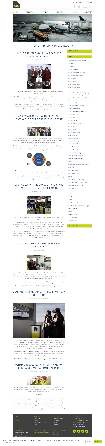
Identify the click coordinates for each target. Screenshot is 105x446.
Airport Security (73, 129)
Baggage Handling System (76, 158)
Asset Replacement (74, 147)
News (75, 12)
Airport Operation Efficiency (76, 105)
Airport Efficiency (73, 90)
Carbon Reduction (78, 424)
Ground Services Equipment (76, 179)
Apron (55, 422)
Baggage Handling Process (76, 155)
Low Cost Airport (73, 197)
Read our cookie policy (9, 442)
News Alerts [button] (73, 226)
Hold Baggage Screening (75, 185)
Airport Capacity (73, 69)
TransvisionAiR (72, 220)
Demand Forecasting (79, 418)
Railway (70, 211)
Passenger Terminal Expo (32, 273)
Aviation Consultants (74, 150)
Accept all (98, 441)
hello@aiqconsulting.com (42, 432)
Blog (69, 161)
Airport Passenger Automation (77, 111)
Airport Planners (73, 114)
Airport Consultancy (74, 84)
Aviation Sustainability (74, 153)
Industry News (72, 194)
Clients (36, 420)
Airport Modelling (73, 103)
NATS (70, 200)
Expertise (60, 12)
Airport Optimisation (74, 108)
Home (15, 12)
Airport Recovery (73, 120)
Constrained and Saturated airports (78, 164)
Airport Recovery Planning (76, 123)
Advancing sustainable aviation (77, 60)
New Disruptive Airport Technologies (78, 205)
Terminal (56, 420)
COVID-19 (71, 167)
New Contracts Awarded (75, 203)
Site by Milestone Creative (59, 434)
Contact (88, 12)
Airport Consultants (74, 87)
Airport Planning (73, 117)
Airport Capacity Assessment (76, 72)
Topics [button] (71, 57)
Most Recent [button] (73, 51)
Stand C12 (30, 231)
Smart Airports (72, 217)
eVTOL (70, 176)
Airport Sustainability (74, 138)
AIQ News (71, 63)
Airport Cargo (72, 78)
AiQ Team (71, 66)
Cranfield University (74, 170)
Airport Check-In (73, 81)
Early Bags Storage (73, 173)
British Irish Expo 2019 (36, 217)
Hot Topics (71, 188)
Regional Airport (73, 214)
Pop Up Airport (72, 208)
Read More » (47, 110)
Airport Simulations (74, 132)
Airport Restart (72, 126)
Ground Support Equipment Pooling (78, 182)
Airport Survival (72, 135)
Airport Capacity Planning (75, 75)
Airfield (56, 424)
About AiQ (29, 12)
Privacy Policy (56, 432)
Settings (89, 441)
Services (45, 12)
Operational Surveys (78, 422)
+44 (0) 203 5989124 (40, 430)
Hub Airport (71, 191)
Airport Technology (73, 141)
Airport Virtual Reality (74, 144)
